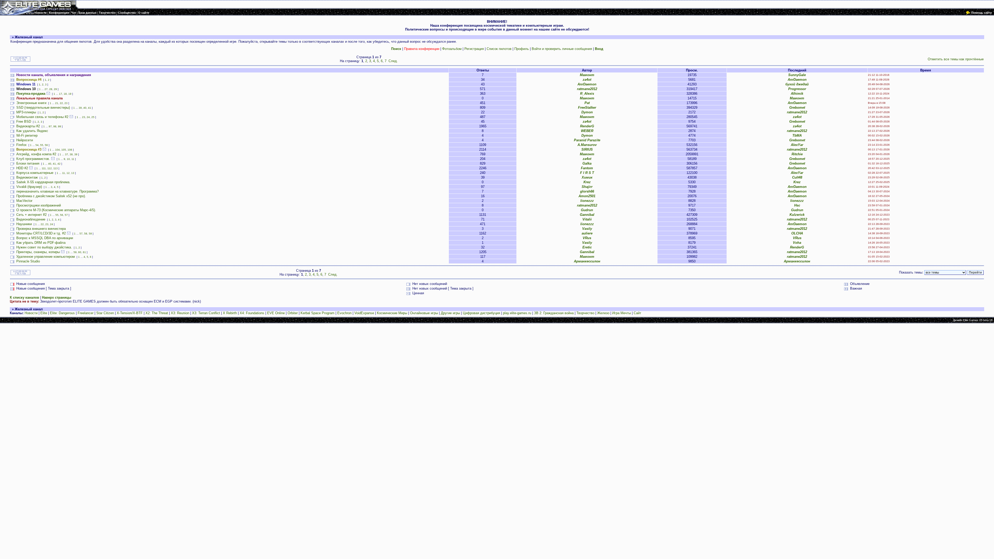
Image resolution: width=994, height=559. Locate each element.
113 (55, 168)
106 (70, 149)
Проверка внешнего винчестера (41, 229)
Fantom (587, 168)
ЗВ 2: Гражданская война (554, 313)
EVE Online (276, 313)
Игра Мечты (621, 313)
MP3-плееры (26, 112)
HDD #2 (22, 168)
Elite (43, 313)
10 (68, 159)
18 (65, 93)
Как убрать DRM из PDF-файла (40, 243)
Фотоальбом (452, 49)
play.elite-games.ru (517, 313)
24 (88, 117)
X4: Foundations (252, 313)
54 (37, 145)
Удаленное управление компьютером (45, 257)
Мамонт (587, 75)
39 (80, 107)
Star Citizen (105, 313)
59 (90, 233)
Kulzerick (797, 215)
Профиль (521, 49)
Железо (603, 313)
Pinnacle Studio (28, 261)
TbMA (797, 135)
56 (46, 145)
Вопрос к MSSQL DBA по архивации (44, 238)
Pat (587, 103)
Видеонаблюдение (30, 219)
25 (92, 117)
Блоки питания (27, 163)
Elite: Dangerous (62, 313)
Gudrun (587, 210)
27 (46, 89)
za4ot (587, 80)
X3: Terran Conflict (206, 313)
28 (50, 89)
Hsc (797, 205)
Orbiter (293, 313)
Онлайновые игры (424, 313)
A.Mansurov (587, 145)
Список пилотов (499, 49)
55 (41, 145)
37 (66, 154)
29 (55, 89)
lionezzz (587, 201)
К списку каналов (24, 297)
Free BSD (23, 121)
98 (54, 126)
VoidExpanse (364, 313)
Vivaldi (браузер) (29, 187)
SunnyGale (797, 75)
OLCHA (797, 233)
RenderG (587, 126)
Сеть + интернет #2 (31, 215)
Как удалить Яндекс (32, 131)
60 (79, 252)
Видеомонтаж (27, 177)
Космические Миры (392, 313)
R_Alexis (587, 93)
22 (61, 103)
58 (85, 233)
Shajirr (587, 187)
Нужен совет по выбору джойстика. (44, 247)
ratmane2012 (587, 89)
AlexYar (797, 145)
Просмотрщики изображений (38, 205)
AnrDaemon (797, 80)
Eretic (587, 247)
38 (71, 154)
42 (59, 163)
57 (66, 215)
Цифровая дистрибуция (481, 313)
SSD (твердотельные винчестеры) (43, 107)
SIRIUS (587, 149)
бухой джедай (797, 84)
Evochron (344, 313)
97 (50, 126)
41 (89, 107)
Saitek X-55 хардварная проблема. (43, 182)
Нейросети (24, 140)
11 (72, 159)
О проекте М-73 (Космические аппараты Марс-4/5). (56, 210)
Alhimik (797, 93)
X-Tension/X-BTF (130, 313)
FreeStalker (587, 107)
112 (49, 168)
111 (44, 168)
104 (57, 149)
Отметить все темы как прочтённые (956, 59)
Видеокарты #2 (28, 126)
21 (56, 103)
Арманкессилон (587, 261)
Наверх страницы (56, 297)
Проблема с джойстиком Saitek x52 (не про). (51, 196)
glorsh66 (587, 191)
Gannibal (587, 215)
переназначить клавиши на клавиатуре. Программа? (57, 191)
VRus (587, 238)
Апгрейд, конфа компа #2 (36, 154)
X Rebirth (230, 313)
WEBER (587, 131)
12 (68, 173)
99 (59, 126)
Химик (587, 177)
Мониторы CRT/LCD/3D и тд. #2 (41, 233)
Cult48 (797, 177)
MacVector (24, 201)
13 (72, 173)
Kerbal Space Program (317, 313)
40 (84, 107)
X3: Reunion (180, 313)
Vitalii (587, 219)
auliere (587, 233)
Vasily (587, 229)
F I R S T (587, 173)
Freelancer (85, 313)
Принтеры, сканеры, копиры (38, 252)
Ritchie (797, 154)
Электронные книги (31, 103)
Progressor (797, 89)
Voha (797, 243)
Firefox (21, 145)
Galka (586, 163)
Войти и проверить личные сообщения (562, 49)
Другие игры (450, 313)
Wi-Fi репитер (27, 135)
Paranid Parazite (587, 140)
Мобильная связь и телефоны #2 (42, 117)
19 (69, 93)
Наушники (24, 224)
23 (66, 103)
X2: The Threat (156, 313)
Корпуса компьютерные (34, 173)
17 (60, 93)
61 (84, 252)
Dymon (587, 112)
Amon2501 (587, 196)
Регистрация (474, 49)
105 (63, 149)
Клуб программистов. (33, 159)
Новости (31, 313)
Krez (587, 182)
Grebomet (797, 107)
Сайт (637, 313)
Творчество (585, 313)
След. (393, 61)
